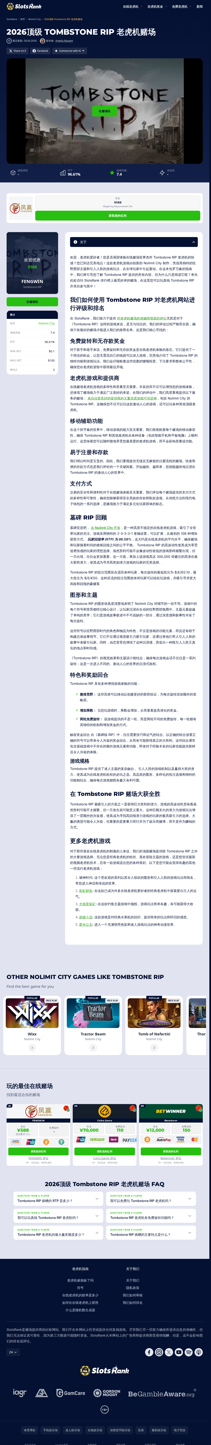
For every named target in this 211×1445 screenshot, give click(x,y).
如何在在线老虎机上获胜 (80, 1302)
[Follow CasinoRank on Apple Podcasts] (199, 1352)
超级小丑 (85, 917)
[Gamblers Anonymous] (41, 1393)
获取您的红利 (118, 215)
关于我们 (132, 1280)
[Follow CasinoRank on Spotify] (189, 1352)
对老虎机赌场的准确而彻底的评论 (141, 318)
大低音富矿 (87, 904)
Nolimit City (47, 323)
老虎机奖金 (155, 6)
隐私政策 (132, 1287)
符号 (80, 1287)
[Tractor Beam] (93, 1025)
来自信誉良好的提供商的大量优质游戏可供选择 (122, 398)
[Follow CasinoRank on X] (169, 1352)
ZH (11, 1352)
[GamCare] (70, 1393)
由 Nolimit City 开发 (105, 528)
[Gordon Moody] (106, 1393)
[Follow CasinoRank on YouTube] (179, 1352)
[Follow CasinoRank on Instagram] (159, 1352)
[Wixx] (32, 1025)
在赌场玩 (104, 111)
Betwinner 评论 (171, 1158)
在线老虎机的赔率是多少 (80, 1295)
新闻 (200, 6)
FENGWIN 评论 (38, 1158)
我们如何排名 (133, 1302)
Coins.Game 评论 (104, 1158)
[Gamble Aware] (162, 1393)
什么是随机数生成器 (80, 1310)
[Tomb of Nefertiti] (154, 1025)
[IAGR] (20, 1393)
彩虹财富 (85, 891)
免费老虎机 (180, 6)
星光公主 (85, 924)
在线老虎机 (130, 6)
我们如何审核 (133, 1295)
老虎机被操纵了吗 (80, 1280)
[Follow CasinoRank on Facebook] (149, 1352)
